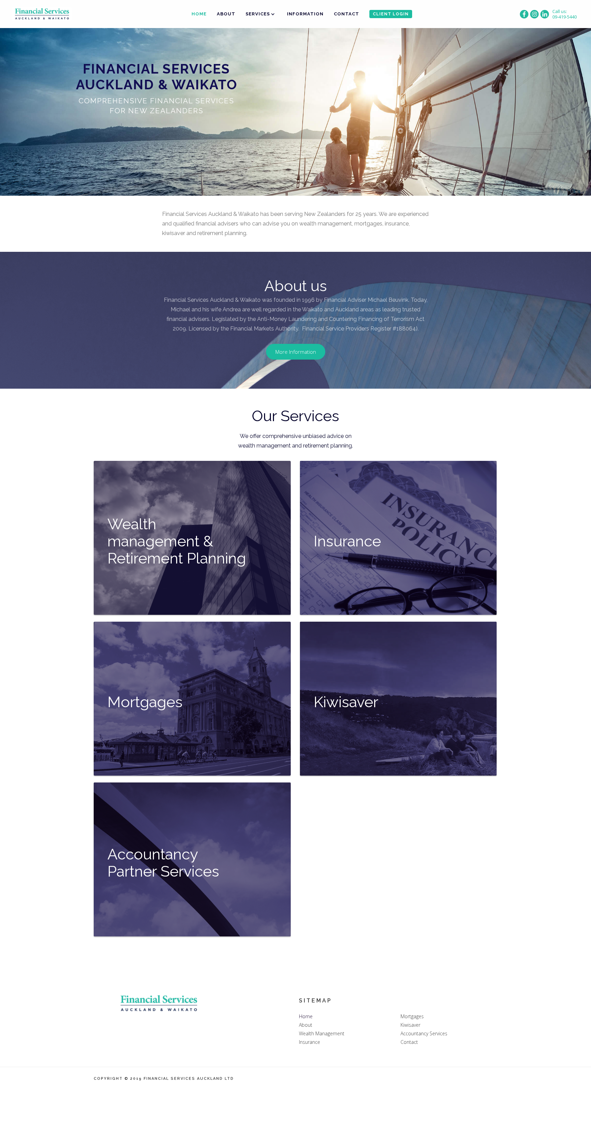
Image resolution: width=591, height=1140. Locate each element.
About (226, 13)
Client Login (391, 14)
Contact (346, 13)
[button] (261, 14)
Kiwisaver (410, 1025)
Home (199, 13)
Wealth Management (321, 1033)
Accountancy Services (423, 1033)
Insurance (309, 1042)
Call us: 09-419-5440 (564, 14)
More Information (295, 351)
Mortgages (412, 1016)
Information (305, 13)
